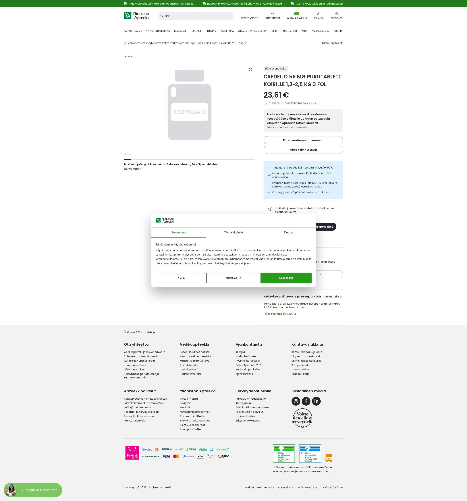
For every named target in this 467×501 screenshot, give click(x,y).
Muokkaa (231, 277)
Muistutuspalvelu (135, 420)
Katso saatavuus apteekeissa (303, 140)
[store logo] (137, 16)
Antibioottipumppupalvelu (252, 407)
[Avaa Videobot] (11, 490)
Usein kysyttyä (189, 369)
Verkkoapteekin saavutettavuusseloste (268, 487)
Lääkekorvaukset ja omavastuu (144, 403)
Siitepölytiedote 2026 (249, 365)
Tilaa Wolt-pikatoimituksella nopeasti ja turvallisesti (161, 3)
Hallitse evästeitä (191, 374)
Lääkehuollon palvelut (249, 412)
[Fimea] (284, 453)
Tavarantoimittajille (192, 416)
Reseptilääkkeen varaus (139, 416)
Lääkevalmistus (245, 416)
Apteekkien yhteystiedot (139, 361)
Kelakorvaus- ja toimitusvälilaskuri (145, 399)
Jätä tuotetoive (134, 369)
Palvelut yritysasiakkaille (251, 399)
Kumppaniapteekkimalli (195, 412)
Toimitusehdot (189, 365)
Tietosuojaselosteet (192, 425)
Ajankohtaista (244, 374)
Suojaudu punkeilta (248, 369)
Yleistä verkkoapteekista (195, 356)
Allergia (240, 352)
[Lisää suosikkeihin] (250, 70)
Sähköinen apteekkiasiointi (141, 356)
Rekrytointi (186, 403)
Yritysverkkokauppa (248, 420)
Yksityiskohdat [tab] (233, 232)
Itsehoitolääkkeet (247, 356)
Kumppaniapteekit (136, 365)
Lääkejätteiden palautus (139, 407)
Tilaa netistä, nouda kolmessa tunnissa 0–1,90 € (302, 167)
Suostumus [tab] (178, 232)
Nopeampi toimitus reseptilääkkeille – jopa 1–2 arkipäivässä (301, 175)
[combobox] (195, 16)
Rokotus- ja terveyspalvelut (141, 412)
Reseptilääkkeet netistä (195, 352)
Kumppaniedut (301, 365)
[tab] (127, 154)
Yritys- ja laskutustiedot (195, 420)
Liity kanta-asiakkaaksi (306, 356)
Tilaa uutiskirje (300, 374)
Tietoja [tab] (288, 232)
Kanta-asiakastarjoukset (307, 361)
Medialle (185, 407)
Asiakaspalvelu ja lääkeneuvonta (144, 352)
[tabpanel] (189, 167)
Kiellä (181, 277)
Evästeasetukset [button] (308, 487)
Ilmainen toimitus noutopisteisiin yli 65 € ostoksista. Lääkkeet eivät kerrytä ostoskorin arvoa (305, 184)
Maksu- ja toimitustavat (195, 361)
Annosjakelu (243, 403)
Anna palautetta (190, 429)
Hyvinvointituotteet (248, 361)
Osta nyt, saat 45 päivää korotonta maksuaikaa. (303, 192)
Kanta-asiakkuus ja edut (307, 352)
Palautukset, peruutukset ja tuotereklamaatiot (141, 375)
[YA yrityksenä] (302, 418)
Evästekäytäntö (333, 487)
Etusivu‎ (129, 56)
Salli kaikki (286, 277)
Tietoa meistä (189, 399)
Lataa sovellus (300, 369)
